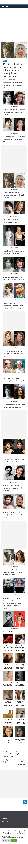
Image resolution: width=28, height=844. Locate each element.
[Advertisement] (14, 28)
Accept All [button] (14, 840)
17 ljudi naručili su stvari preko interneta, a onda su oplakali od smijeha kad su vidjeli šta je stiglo (14, 754)
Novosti (5, 60)
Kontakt (3, 815)
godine (7, 197)
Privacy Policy (4, 821)
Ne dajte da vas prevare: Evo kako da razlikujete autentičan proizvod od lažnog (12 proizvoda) (13, 762)
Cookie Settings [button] (6, 840)
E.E (14, 79)
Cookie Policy (4, 818)
